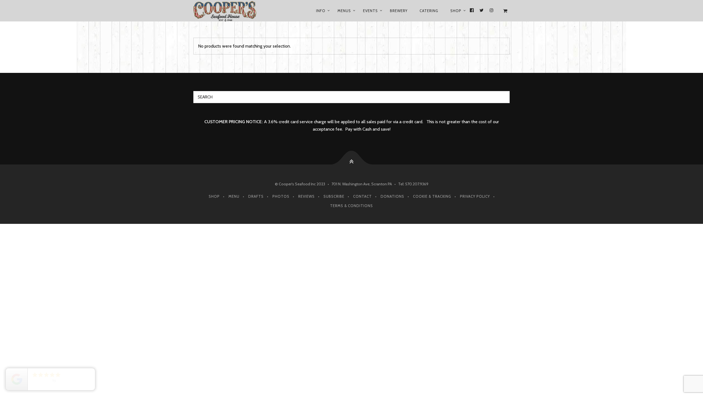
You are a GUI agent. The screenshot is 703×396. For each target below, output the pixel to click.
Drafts (256, 196)
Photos (280, 196)
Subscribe (333, 196)
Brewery (399, 11)
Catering (429, 11)
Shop (455, 11)
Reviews (306, 196)
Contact (362, 196)
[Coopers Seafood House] (231, 10)
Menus (344, 11)
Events (370, 11)
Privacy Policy (475, 196)
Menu (233, 196)
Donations (392, 196)
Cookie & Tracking (432, 196)
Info (320, 11)
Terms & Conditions (351, 206)
